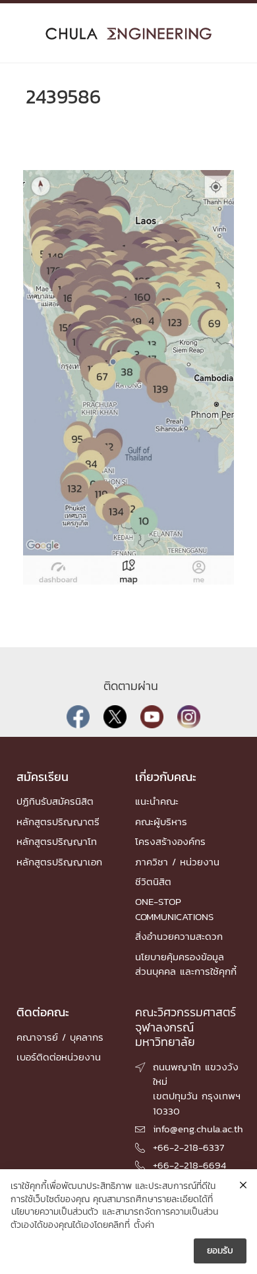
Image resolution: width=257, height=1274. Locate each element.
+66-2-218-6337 (188, 1147)
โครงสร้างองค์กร (170, 841)
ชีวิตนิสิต (153, 881)
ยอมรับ (220, 1251)
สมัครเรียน (42, 777)
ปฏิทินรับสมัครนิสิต (55, 801)
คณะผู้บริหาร (161, 821)
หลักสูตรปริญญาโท (56, 841)
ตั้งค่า (144, 1225)
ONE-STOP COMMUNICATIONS (174, 908)
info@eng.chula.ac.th (198, 1128)
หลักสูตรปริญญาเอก (59, 861)
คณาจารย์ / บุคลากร (59, 1037)
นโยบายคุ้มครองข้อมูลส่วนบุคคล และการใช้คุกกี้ (186, 964)
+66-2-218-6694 (189, 1165)
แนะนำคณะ (157, 801)
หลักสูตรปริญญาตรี (58, 821)
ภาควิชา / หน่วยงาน (177, 861)
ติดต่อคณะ (42, 1012)
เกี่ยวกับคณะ (165, 777)
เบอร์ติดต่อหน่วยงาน (58, 1056)
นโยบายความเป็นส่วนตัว (54, 1212)
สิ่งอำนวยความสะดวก (179, 936)
